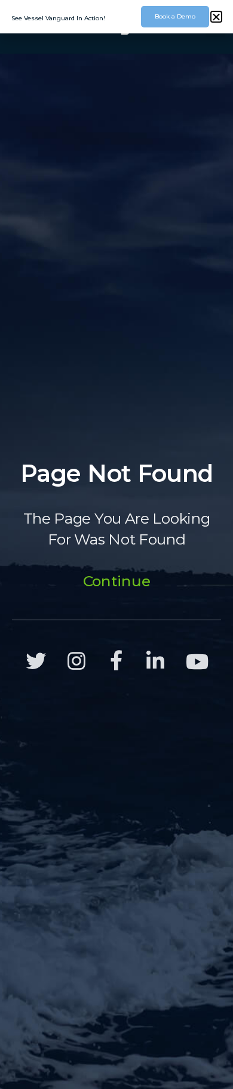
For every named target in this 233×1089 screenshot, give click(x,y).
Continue (117, 581)
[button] (216, 16)
